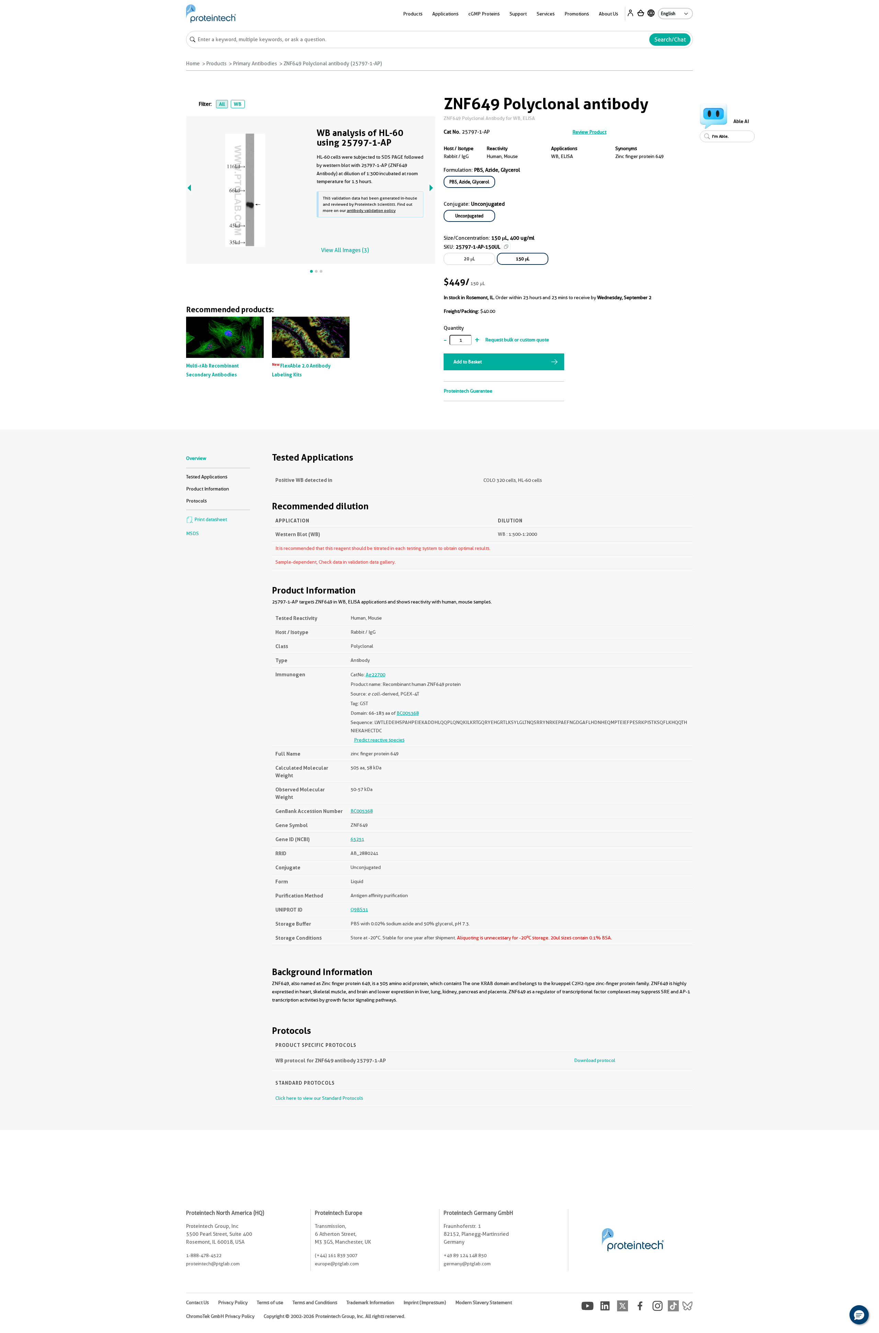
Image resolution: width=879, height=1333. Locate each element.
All (222, 104)
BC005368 (408, 713)
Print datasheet (210, 519)
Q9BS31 (359, 909)
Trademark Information (370, 1302)
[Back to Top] (837, 1316)
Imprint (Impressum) (424, 1302)
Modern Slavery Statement (483, 1302)
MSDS (192, 533)
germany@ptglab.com (467, 1263)
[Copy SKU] (506, 246)
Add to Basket (468, 361)
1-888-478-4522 (203, 1255)
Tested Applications (206, 476)
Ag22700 (375, 674)
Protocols (196, 501)
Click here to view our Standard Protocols (319, 1098)
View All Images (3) (345, 250)
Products (216, 63)
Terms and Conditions (315, 1302)
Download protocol (594, 1060)
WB (237, 104)
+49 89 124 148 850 (465, 1255)
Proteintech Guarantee (468, 391)
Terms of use (270, 1302)
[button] (859, 1314)
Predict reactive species (379, 740)
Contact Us (197, 1302)
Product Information (207, 489)
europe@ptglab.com (337, 1263)
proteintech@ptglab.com (213, 1263)
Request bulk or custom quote (517, 339)
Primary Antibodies (255, 63)
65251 (357, 839)
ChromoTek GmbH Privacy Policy (220, 1316)
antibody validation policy (371, 210)
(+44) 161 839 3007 (336, 1255)
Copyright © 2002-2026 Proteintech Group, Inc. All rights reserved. (334, 1316)
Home (193, 63)
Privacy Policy (233, 1302)
